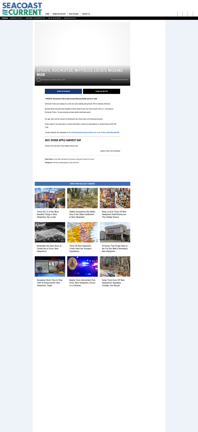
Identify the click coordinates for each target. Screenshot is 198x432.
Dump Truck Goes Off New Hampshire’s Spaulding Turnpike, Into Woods (113, 283)
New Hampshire (63, 159)
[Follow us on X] (195, 14)
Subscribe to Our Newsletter (35, 18)
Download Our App (16, 18)
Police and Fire (74, 162)
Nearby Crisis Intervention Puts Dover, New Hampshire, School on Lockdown (82, 283)
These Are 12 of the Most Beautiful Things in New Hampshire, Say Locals (48, 214)
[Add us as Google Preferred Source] (185, 14)
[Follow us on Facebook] (190, 14)
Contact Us (86, 14)
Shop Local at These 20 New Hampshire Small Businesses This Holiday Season (114, 214)
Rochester (72, 159)
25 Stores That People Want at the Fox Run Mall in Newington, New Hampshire (115, 248)
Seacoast (79, 159)
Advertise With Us (70, 18)
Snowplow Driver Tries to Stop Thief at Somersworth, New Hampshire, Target (49, 283)
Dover (55, 159)
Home (47, 14)
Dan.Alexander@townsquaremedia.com (82, 132)
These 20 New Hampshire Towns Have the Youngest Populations (80, 248)
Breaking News (64, 162)
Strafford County (88, 159)
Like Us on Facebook (54, 18)
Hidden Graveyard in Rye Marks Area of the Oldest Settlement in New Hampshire (82, 214)
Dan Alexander (45, 80)
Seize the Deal (74, 14)
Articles (55, 162)
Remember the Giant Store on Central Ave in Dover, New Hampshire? (49, 248)
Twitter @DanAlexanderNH (110, 132)
